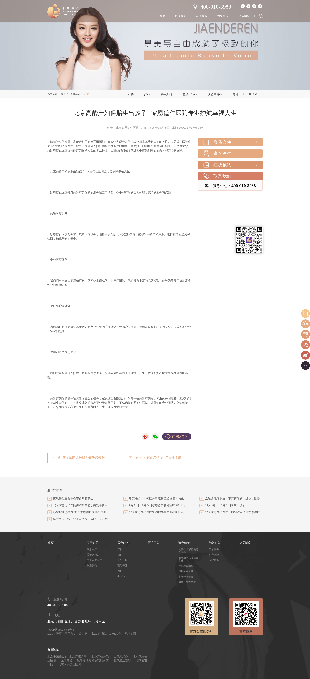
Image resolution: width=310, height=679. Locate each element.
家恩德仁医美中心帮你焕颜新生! (73, 498)
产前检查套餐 (185, 566)
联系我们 (222, 176)
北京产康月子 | (78, 656)
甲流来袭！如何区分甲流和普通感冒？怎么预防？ (158, 498)
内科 (235, 94)
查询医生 (222, 153)
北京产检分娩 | (100, 656)
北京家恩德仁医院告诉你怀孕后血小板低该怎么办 (158, 512)
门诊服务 (214, 549)
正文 (86, 94)
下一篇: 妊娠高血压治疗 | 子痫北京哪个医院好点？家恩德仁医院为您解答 (160, 458)
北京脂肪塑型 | (123, 660)
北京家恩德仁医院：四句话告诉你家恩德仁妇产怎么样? (234, 512)
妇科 (147, 94)
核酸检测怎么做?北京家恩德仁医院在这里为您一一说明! (82, 512)
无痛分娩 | (67, 660)
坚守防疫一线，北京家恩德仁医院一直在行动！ (82, 518)
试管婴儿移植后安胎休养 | (93, 660)
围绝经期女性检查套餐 (188, 559)
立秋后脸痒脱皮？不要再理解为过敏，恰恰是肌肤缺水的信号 (234, 498)
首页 (162, 15)
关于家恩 (92, 542)
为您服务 (223, 15)
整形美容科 (190, 94)
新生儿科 (166, 94)
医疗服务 (180, 15)
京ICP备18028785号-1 (60, 629)
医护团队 (153, 542)
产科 (131, 94)
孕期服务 (75, 94)
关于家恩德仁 (94, 560)
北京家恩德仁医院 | (70, 664)
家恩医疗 (92, 549)
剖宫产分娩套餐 (187, 582)
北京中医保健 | (56, 656)
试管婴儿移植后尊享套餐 (188, 551)
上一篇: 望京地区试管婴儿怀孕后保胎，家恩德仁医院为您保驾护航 (82, 458)
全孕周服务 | (121, 656)
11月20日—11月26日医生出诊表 (225, 505)
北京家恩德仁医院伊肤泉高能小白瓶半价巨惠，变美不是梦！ (82, 505)
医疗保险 (214, 554)
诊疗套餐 (201, 15)
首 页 (50, 542)
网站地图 (130, 633)
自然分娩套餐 (185, 576)
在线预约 (222, 164)
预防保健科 (215, 94)
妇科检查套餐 (185, 571)
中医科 (253, 94)
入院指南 (214, 560)
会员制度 (244, 15)
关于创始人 (93, 554)
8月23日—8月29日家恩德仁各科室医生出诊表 (158, 505)
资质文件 (222, 142)
